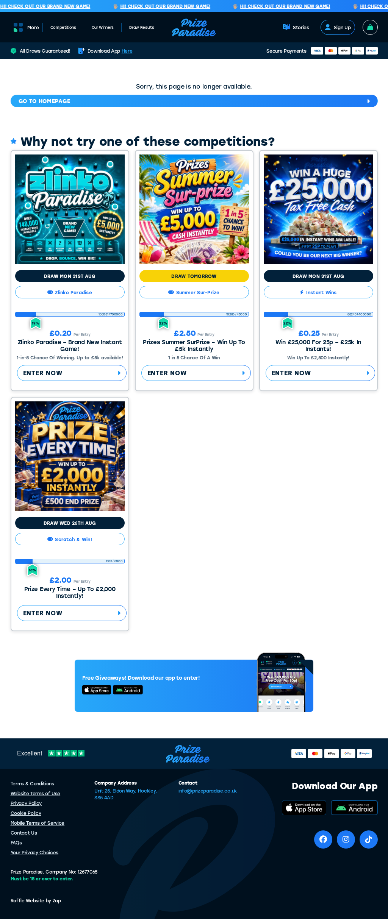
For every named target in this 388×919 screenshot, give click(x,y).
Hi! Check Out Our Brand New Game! (158, 6)
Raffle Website (28, 900)
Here (127, 51)
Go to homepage (44, 101)
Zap (57, 900)
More (33, 27)
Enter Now (43, 373)
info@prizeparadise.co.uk (207, 791)
